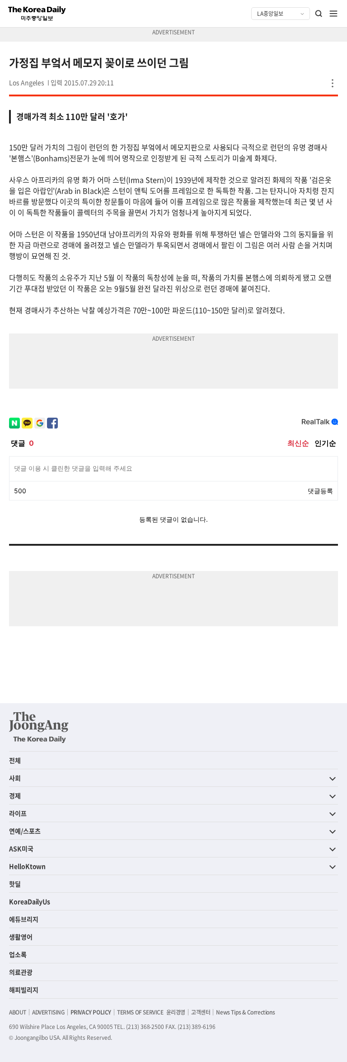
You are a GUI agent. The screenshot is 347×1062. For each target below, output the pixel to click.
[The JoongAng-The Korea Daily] (39, 727)
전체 (15, 760)
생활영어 (21, 936)
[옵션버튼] (332, 83)
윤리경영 (175, 1012)
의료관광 (21, 971)
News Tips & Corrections (245, 1012)
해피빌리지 (23, 989)
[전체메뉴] (333, 13)
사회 (15, 777)
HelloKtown (27, 866)
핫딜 (15, 883)
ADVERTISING (48, 1012)
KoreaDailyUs (29, 901)
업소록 (18, 954)
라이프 (18, 813)
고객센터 (200, 1012)
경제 (15, 795)
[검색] (319, 13)
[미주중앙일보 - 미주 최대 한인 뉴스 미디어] (37, 13)
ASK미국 (21, 848)
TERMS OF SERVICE (140, 1012)
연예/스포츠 (25, 830)
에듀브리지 (23, 919)
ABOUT (17, 1012)
